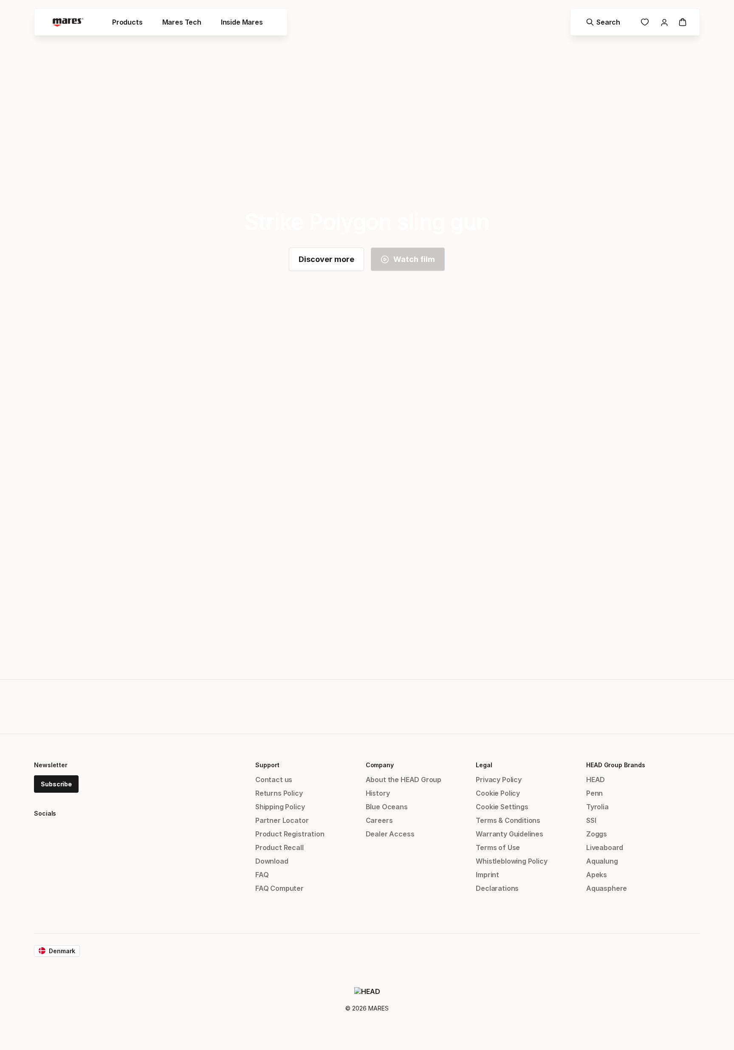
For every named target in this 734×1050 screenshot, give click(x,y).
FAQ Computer (279, 888)
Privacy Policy (499, 779)
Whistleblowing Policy (511, 861)
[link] (645, 22)
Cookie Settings (502, 806)
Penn (594, 793)
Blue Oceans (387, 806)
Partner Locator (281, 820)
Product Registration (289, 834)
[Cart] (682, 22)
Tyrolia (597, 806)
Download (271, 861)
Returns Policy (279, 793)
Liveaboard (604, 847)
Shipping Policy (280, 806)
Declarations (497, 888)
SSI (591, 820)
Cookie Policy (498, 793)
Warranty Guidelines (509, 834)
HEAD (595, 779)
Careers (379, 820)
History (378, 793)
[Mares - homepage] (68, 22)
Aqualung (602, 861)
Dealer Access (390, 834)
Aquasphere (606, 888)
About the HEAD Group (403, 779)
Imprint (487, 874)
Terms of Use (498, 847)
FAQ (261, 874)
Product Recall (279, 847)
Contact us (273, 779)
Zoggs (596, 834)
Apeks (596, 874)
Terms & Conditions (508, 820)
